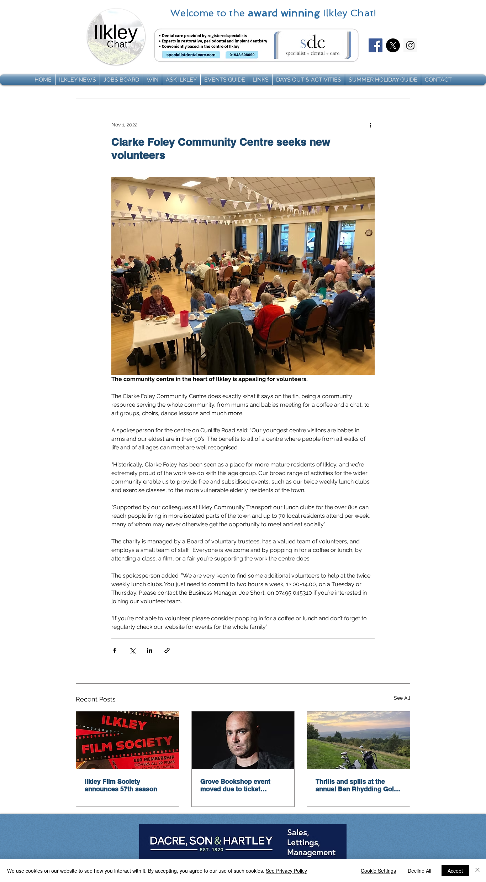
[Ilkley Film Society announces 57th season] (127, 740)
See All (402, 698)
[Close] (477, 870)
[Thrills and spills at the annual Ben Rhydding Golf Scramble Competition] (358, 740)
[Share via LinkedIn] (149, 650)
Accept (455, 870)
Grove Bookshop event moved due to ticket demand (235, 785)
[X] (393, 45)
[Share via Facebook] (114, 650)
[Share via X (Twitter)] (132, 650)
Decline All (419, 870)
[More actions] (370, 124)
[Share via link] (167, 650)
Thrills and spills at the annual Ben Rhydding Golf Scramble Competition (356, 785)
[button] (78, 79)
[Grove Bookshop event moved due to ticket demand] (243, 740)
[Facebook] (375, 45)
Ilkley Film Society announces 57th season (121, 785)
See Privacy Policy (286, 870)
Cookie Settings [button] (378, 870)
